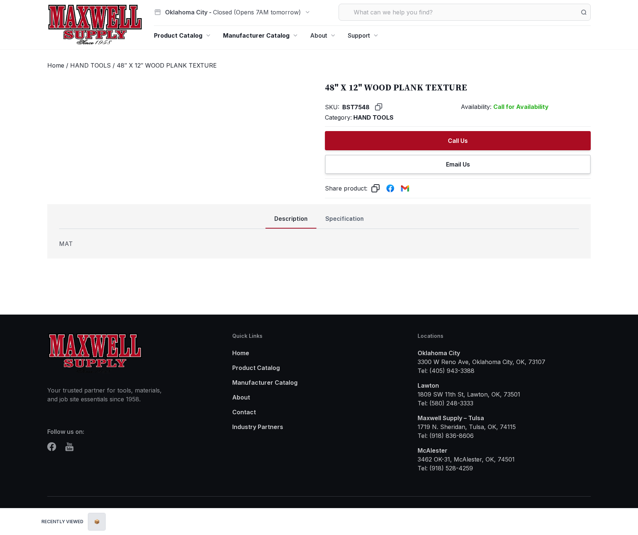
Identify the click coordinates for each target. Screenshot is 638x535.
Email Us (458, 164)
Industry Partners (257, 427)
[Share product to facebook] (390, 188)
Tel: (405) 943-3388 (446, 370)
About (318, 35)
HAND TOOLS (90, 65)
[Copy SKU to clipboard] (378, 107)
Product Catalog (178, 35)
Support (359, 35)
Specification (344, 218)
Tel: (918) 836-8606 (446, 435)
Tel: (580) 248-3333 (445, 403)
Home (55, 65)
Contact (244, 412)
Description (291, 218)
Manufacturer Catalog (256, 35)
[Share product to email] (405, 188)
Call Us (458, 140)
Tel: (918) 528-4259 (445, 468)
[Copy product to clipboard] (375, 188)
